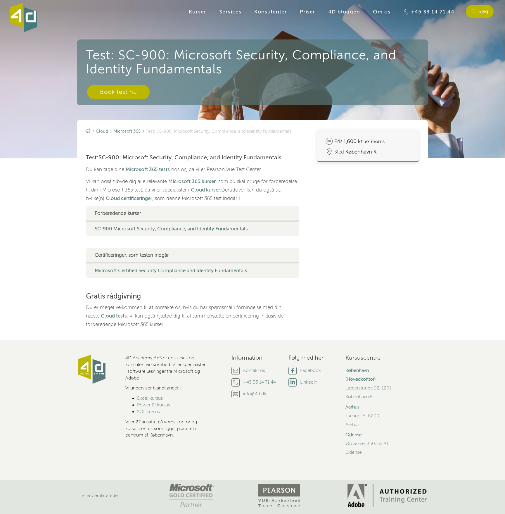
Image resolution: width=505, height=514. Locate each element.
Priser (307, 12)
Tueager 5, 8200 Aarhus (362, 415)
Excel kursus (150, 398)
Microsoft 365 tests (148, 169)
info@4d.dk (254, 393)
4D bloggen (344, 12)
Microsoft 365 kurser (192, 181)
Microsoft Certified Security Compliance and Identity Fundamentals (171, 270)
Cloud (102, 131)
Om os (381, 12)
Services (230, 12)
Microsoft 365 (127, 131)
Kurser (197, 12)
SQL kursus (148, 411)
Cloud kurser (205, 190)
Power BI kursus (153, 405)
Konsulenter (270, 12)
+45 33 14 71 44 (431, 12)
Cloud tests (114, 316)
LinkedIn (308, 382)
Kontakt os (254, 370)
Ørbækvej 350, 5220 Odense (366, 443)
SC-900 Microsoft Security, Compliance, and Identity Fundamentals (171, 229)
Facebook (310, 370)
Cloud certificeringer (129, 198)
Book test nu (118, 92)
